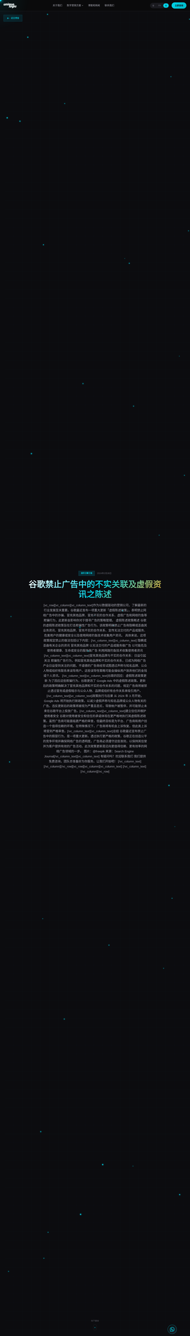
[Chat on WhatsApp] (172, 1329)
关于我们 (57, 5)
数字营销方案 (74, 5)
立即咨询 (179, 5)
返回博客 (15, 18)
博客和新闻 (94, 5)
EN (159, 5)
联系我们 (109, 5)
